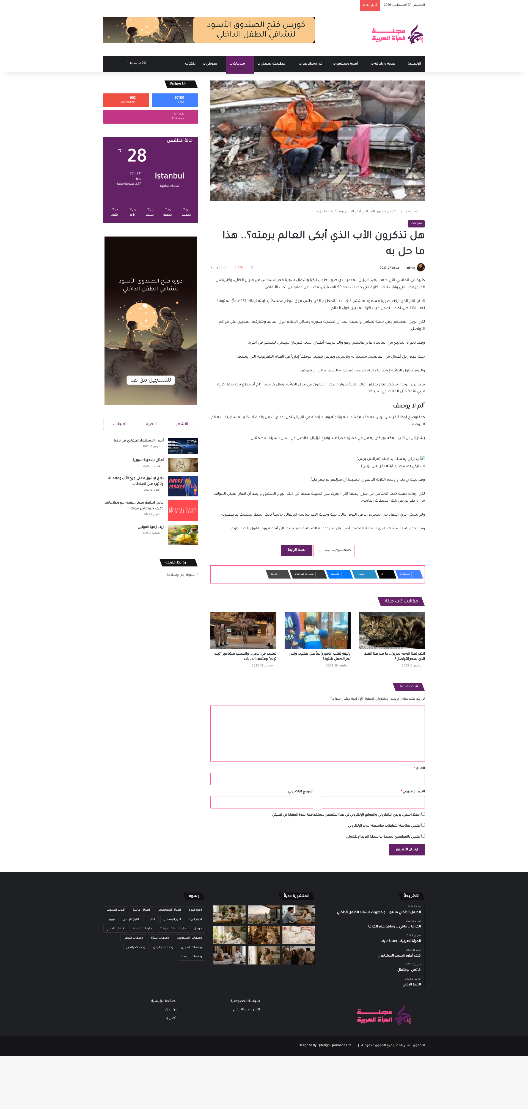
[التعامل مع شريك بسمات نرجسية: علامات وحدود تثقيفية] (264, 955)
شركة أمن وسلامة (181, 575)
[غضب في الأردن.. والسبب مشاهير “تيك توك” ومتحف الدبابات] (243, 630)
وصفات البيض (133, 938)
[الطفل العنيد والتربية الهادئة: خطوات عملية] (229, 914)
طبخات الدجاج (115, 928)
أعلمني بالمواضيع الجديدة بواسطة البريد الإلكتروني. (383, 837)
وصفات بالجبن (163, 947)
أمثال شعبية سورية (148, 460)
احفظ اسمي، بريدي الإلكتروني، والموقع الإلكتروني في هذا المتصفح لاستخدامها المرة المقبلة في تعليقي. (345, 815)
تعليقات (120, 424)
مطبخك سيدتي (273, 64)
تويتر (112, 919)
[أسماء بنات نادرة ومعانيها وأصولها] (298, 935)
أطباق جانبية (141, 910)
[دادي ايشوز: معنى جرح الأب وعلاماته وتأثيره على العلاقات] (183, 486)
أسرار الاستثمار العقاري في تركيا (139, 441)
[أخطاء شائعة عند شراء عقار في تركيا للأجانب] (264, 914)
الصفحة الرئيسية (164, 1001)
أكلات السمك (116, 910)
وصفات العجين (191, 947)
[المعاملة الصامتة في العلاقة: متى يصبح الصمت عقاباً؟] (229, 955)
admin (410, 268)
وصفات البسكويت (189, 938)
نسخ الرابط (297, 550)
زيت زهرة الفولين (151, 527)
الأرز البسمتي (172, 919)
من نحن (171, 1010)
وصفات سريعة (191, 956)
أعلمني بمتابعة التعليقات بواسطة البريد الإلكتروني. (383, 826)
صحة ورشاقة (385, 64)
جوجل (198, 928)
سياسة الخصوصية (245, 1001)
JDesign (324, 1045)
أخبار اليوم (195, 910)
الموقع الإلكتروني (300, 792)
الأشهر (182, 424)
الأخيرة (151, 424)
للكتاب (190, 64)
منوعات (239, 64)
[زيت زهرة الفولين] (183, 535)
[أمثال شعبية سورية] (183, 465)
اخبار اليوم (195, 919)
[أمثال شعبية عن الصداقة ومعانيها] (264, 935)
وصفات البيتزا (160, 938)
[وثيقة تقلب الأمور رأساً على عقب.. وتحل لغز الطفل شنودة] (318, 630)
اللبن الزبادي (131, 919)
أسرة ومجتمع (347, 64)
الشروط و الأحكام (246, 1010)
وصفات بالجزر (136, 947)
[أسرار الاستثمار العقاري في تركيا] (183, 446)
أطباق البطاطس (169, 910)
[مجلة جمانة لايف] (397, 33)
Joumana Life (341, 1045)
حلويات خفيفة (142, 928)
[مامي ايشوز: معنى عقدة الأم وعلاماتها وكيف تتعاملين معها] (183, 510)
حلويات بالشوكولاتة (173, 928)
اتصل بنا (170, 1018)
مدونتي (212, 64)
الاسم (419, 768)
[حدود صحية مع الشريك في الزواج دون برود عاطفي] (298, 914)
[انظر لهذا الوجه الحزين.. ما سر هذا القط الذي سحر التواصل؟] (392, 630)
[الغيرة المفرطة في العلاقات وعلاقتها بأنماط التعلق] (298, 955)
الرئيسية (414, 64)
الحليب (151, 919)
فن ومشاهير (312, 64)
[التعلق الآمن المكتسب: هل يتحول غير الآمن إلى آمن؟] (229, 935)
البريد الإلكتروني (413, 792)
